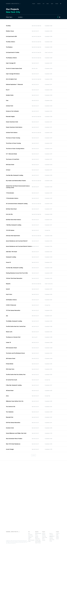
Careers (29, 541)
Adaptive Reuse (37, 538)
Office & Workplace (38, 541)
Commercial (51, 534)
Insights (29, 538)
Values (48, 3)
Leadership (29, 537)
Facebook (57, 537)
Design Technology (38, 542)
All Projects (43, 533)
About (29, 533)
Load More (33, 455)
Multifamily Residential (38, 533)
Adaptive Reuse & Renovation (52, 536)
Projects (33, 3)
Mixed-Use (36, 537)
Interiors (36, 534)
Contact (56, 3)
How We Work (30, 534)
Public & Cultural (52, 539)
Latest (52, 3)
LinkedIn (57, 534)
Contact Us (57, 533)
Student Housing (44, 537)
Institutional (51, 538)
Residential (43, 534)
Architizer (57, 538)
